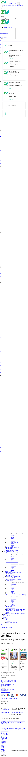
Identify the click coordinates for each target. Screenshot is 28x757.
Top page (3, 755)
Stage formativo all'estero (12, 562)
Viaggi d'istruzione (10, 608)
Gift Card (5, 614)
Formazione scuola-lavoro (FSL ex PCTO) (16, 594)
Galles (12, 587)
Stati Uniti (13, 535)
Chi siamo (8, 619)
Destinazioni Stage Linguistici (17, 582)
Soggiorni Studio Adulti (8, 551)
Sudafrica (13, 541)
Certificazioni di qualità (11, 622)
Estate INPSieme (10, 575)
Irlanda (12, 543)
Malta (12, 559)
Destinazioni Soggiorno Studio (18, 554)
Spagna (12, 546)
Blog (4, 617)
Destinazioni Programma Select (18, 533)
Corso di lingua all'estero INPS (13, 576)
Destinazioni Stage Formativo (17, 564)
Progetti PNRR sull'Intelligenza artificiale (15, 613)
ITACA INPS (9, 548)
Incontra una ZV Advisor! (12, 550)
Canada (12, 537)
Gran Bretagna (14, 542)
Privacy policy (4, 721)
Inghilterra (13, 566)
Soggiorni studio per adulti (12, 552)
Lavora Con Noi (7, 615)
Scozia (12, 585)
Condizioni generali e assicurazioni (9, 722)
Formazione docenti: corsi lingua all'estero (15, 609)
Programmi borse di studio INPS (13, 572)
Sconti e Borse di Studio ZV (12, 547)
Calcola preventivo (18, 5)
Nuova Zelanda (14, 539)
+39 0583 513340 (5, 709)
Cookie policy (10, 721)
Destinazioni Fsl (14, 597)
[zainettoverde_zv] (3, 650)
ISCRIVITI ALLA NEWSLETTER (9, 698)
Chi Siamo (5, 618)
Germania (13, 593)
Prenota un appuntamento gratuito (19, 750)
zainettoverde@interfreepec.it (17, 712)
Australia (13, 538)
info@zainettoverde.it (5, 712)
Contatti (8, 621)
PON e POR (9, 606)
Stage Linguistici (10, 580)
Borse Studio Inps (7, 571)
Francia (12, 545)
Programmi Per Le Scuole (9, 577)
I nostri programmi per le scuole (13, 579)
